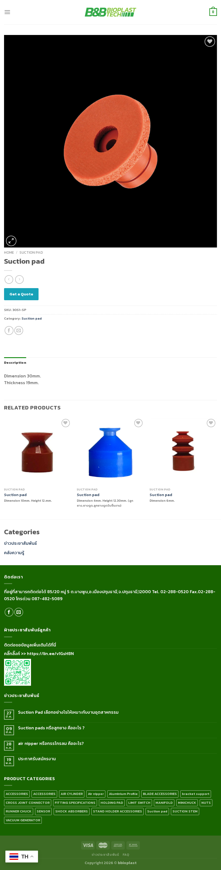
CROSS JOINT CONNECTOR (28, 802)
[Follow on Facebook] (9, 612)
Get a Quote (21, 294)
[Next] (217, 468)
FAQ (126, 854)
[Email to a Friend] (18, 330)
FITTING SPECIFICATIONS (75, 802)
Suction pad (31, 252)
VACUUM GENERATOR (23, 820)
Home (9, 252)
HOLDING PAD (112, 802)
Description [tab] (15, 362)
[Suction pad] (37, 451)
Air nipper (96, 793)
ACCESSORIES (17, 793)
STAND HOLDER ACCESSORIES (117, 811)
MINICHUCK (187, 802)
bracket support (195, 793)
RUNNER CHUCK (19, 811)
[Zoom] (11, 241)
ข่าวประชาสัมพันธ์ (20, 543)
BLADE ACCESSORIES (160, 793)
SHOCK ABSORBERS (71, 811)
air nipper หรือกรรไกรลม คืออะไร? (51, 743)
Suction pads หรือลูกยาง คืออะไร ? (51, 727)
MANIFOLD (164, 802)
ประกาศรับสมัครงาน (37, 758)
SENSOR (43, 811)
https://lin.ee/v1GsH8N (50, 653)
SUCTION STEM (185, 811)
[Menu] (7, 12)
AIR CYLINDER (72, 793)
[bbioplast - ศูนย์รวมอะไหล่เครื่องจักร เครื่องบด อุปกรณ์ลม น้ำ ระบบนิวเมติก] (110, 12)
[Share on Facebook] (9, 330)
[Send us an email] (18, 612)
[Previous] (4, 468)
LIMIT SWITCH (139, 802)
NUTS (206, 802)
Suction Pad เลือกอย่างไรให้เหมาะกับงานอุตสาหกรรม (68, 712)
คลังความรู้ (14, 552)
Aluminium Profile (123, 793)
